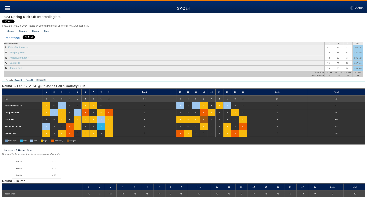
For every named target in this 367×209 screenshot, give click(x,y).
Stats (46, 31)
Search (359, 8)
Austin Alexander (19, 57)
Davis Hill (15, 63)
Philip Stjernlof (17, 52)
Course (35, 31)
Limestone (11, 38)
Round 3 (41, 80)
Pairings (23, 31)
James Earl (16, 68)
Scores (10, 31)
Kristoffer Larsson (18, 47)
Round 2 (29, 80)
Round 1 (18, 80)
